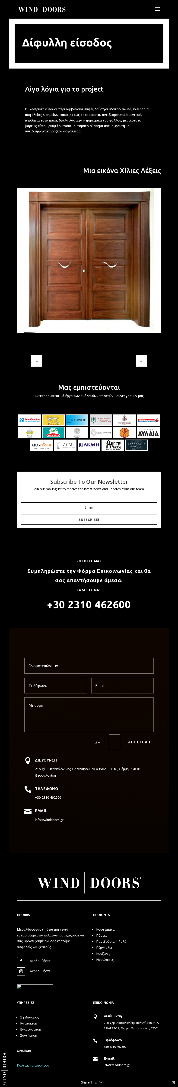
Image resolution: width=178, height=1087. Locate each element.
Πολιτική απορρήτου (33, 1065)
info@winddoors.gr (117, 1065)
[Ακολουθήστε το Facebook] (21, 961)
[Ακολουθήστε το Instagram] (21, 971)
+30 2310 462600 (115, 1047)
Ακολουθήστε (40, 961)
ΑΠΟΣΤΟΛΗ (139, 742)
